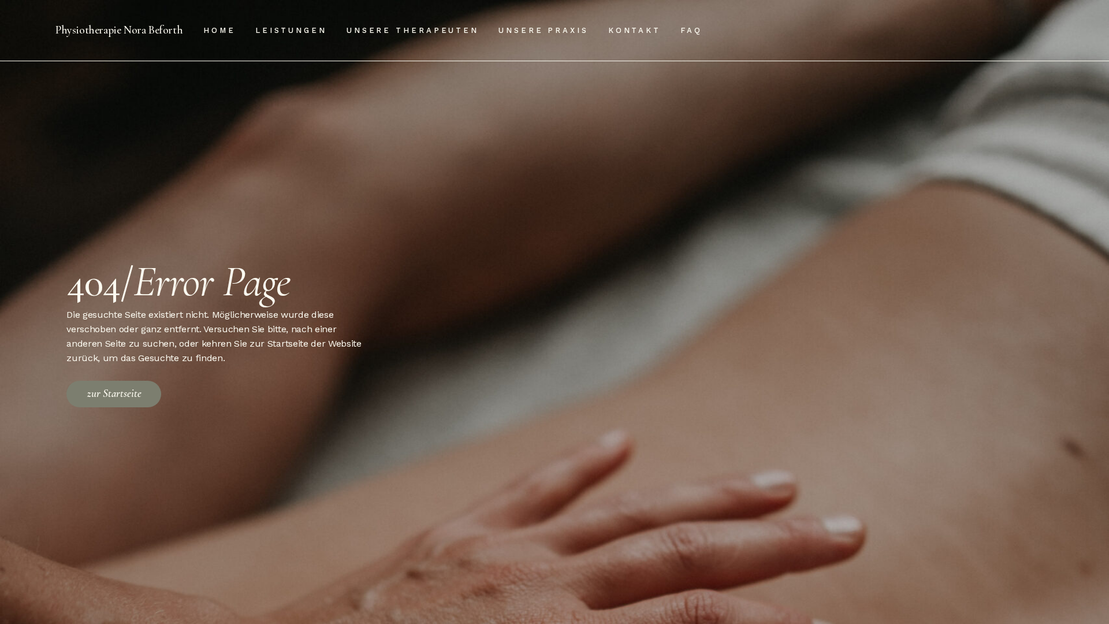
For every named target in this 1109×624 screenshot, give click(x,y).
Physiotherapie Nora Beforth (119, 30)
